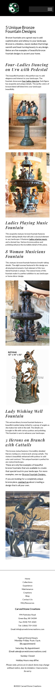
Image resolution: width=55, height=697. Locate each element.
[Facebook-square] (18, 682)
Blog (27, 596)
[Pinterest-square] (30, 682)
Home (27, 578)
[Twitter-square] (24, 682)
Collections (27, 582)
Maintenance (27, 589)
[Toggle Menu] (50, 9)
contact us (23, 482)
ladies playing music (38, 239)
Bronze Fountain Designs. (34, 474)
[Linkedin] (35, 682)
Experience (27, 585)
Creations (27, 592)
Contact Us (27, 599)
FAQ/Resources (27, 603)
